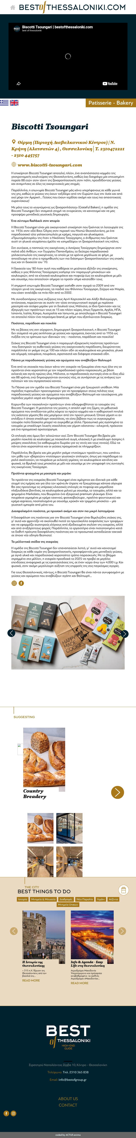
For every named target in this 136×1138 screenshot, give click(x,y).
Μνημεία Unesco (68, 904)
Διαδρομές (66, 899)
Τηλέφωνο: (55, 1072)
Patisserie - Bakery (111, 103)
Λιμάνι (101, 899)
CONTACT (68, 1105)
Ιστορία (22, 899)
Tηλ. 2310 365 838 (76, 1072)
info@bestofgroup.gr (72, 1079)
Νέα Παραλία (85, 899)
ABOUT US (68, 1098)
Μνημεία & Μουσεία (43, 899)
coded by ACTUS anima (68, 1135)
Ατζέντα (113, 899)
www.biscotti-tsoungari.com (50, 165)
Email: (54, 1079)
